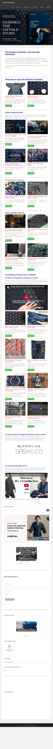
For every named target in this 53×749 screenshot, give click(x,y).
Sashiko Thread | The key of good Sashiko (13, 365)
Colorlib (25, 729)
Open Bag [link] (9, 655)
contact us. (14, 287)
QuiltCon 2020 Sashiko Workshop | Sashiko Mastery (37, 421)
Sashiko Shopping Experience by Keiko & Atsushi (37, 201)
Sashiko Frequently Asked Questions (13, 421)
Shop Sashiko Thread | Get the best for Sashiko (14, 201)
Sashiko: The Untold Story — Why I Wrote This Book (15, 139)
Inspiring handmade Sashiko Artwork (36, 394)
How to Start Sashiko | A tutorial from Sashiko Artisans (15, 331)
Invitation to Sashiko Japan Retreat (36, 168)
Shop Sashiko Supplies (14, 184)
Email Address (8, 588)
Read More (8, 110)
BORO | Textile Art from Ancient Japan (37, 365)
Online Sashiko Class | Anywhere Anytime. (37, 234)
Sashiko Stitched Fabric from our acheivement (15, 394)
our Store (44, 70)
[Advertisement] (26, 708)
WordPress (34, 729)
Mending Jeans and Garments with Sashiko (36, 331)
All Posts (18, 7)
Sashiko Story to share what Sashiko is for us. (13, 101)
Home (13, 7)
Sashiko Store (26, 7)
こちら (12, 71)
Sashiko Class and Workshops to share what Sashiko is (15, 263)
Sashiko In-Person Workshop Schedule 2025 (36, 263)
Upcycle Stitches (9, 2)
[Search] (47, 514)
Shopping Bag (9, 654)
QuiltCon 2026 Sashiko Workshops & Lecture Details (14, 168)
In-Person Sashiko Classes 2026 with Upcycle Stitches (37, 141)
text (7, 599)
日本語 (48, 7)
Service (41, 7)
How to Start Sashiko (35, 67)
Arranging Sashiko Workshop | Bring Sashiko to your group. (14, 234)
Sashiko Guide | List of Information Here (34, 101)
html (7, 597)
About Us (35, 7)
